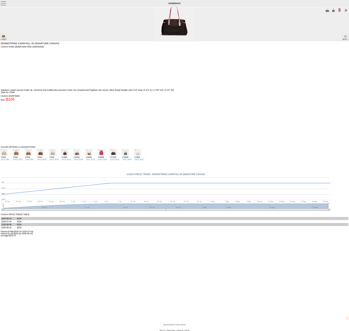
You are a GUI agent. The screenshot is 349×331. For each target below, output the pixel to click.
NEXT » (345, 39)
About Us (162, 330)
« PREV (3, 39)
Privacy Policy (171, 330)
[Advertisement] (82, 68)
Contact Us (179, 330)
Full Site (187, 330)
